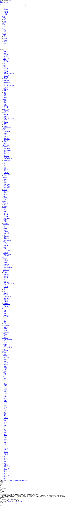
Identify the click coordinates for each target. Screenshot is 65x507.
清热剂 (4, 372)
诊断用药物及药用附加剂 (5, 338)
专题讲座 (3, 28)
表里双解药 (5, 371)
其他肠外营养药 (6, 311)
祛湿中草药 (4, 457)
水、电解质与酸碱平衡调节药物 (5, 316)
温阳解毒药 (5, 391)
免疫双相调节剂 (5, 206)
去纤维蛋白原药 (6, 136)
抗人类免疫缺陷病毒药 (7, 244)
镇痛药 (4, 121)
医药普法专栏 (4, 33)
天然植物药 (5, 199)
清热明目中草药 (6, 453)
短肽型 (5, 313)
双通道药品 (4, 19)
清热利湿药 (5, 384)
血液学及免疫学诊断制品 (7, 363)
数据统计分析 (4, 43)
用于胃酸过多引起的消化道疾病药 (7, 82)
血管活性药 (5, 64)
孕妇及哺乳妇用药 (5, 13)
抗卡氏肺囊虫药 (6, 252)
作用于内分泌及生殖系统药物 (5, 145)
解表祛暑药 (5, 368)
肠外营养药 (4, 309)
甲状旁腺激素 (6, 169)
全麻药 (4, 289)
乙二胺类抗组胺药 (6, 274)
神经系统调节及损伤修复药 (7, 127)
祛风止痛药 (5, 429)
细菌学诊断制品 (6, 362)
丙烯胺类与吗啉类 (6, 238)
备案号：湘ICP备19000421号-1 (19, 501)
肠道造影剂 (5, 340)
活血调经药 (5, 397)
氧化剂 (5, 337)
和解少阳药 (5, 434)
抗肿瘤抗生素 (6, 260)
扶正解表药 (5, 369)
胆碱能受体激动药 (6, 298)
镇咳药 (4, 178)
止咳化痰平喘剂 (5, 407)
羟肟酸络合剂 (6, 327)
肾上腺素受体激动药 (6, 299)
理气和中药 (5, 393)
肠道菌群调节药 (6, 359)
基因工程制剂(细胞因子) (7, 357)
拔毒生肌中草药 (5, 477)
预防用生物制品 (5, 352)
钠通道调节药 (6, 107)
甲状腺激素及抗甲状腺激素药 (6, 160)
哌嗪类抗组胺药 (6, 276)
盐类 (3, 317)
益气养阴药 (5, 415)
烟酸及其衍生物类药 (6, 75)
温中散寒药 (5, 388)
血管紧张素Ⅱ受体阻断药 (7, 68)
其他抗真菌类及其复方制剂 (7, 240)
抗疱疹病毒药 (6, 242)
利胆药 (5, 95)
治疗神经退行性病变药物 (6, 109)
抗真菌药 (4, 235)
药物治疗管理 (4, 22)
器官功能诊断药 (5, 345)
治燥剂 (4, 431)
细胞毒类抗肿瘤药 (5, 258)
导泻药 (5, 93)
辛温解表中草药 (6, 448)
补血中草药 (5, 471)
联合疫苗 (5, 354)
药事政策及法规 (5, 40)
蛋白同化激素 (6, 164)
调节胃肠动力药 (5, 88)
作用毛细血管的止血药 (7, 130)
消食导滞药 (5, 417)
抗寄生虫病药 (4, 247)
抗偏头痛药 (4, 112)
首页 (4, 480)
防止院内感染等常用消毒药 (7, 254)
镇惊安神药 (5, 440)
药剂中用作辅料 (6, 350)
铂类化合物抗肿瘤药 (5, 265)
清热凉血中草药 (6, 451)
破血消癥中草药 (6, 465)
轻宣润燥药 (5, 432)
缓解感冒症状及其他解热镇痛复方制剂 (9, 283)
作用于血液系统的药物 (4, 128)
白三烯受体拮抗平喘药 (7, 186)
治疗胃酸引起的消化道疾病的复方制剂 (9, 85)
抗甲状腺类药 (6, 162)
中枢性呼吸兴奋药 (6, 116)
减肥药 (4, 124)
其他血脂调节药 (6, 77)
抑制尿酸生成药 (6, 286)
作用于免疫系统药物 (4, 201)
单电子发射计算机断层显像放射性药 (8, 346)
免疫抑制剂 (4, 202)
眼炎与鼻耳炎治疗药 (5, 303)
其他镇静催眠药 (6, 102)
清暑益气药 (5, 380)
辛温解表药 (5, 366)
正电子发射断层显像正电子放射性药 (8, 347)
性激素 (4, 163)
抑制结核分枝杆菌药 (6, 232)
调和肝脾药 (5, 435)
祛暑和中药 (5, 378)
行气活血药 (5, 396)
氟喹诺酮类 (5, 230)
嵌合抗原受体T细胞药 (7, 269)
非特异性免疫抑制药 (6, 203)
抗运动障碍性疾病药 (6, 111)
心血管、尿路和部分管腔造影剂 (8, 339)
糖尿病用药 (4, 31)
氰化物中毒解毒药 (5, 330)
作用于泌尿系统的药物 (4, 190)
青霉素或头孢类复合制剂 (7, 218)
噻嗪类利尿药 (6, 191)
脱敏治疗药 (4, 279)
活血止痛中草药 (6, 464)
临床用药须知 (3, 16)
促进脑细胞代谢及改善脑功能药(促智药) (9, 118)
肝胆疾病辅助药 (5, 94)
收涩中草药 (4, 473)
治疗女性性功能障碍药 (7, 174)
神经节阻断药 (6, 71)
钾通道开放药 (6, 70)
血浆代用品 (4, 144)
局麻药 (4, 288)
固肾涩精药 (5, 425)
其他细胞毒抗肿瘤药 (6, 261)
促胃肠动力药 (6, 89)
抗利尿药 (4, 196)
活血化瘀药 (5, 395)
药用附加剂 (4, 349)
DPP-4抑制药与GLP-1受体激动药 (8, 157)
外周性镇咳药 (6, 179)
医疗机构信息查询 (5, 38)
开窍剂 (4, 436)
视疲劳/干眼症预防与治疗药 (6, 304)
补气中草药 (5, 470)
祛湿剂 (4, 381)
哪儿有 (61, 500)
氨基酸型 (5, 312)
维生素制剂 (4, 305)
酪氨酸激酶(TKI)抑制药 (7, 266)
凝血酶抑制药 (6, 133)
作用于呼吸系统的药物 (4, 177)
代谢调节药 (4, 167)
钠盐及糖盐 (5, 318)
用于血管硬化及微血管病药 (6, 80)
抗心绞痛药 (4, 59)
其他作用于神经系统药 (5, 126)
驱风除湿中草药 (6, 459)
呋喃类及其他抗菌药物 (5, 231)
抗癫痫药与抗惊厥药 (5, 106)
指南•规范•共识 (5, 42)
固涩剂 (4, 423)
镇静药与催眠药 (5, 100)
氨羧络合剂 (5, 326)
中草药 (2, 447)
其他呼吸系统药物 (5, 189)
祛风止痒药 (5, 430)
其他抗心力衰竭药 (6, 54)
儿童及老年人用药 (5, 14)
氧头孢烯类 (5, 220)
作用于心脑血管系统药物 (5, 50)
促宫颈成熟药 (6, 172)
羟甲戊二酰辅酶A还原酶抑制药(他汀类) (9, 73)
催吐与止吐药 (4, 90)
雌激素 (5, 165)
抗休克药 (4, 63)
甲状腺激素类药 (6, 161)
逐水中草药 (4, 456)
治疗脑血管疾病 (5, 78)
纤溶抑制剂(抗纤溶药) (7, 131)
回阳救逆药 (5, 390)
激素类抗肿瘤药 (5, 262)
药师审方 (4, 25)
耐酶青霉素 (5, 209)
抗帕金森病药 (6, 110)
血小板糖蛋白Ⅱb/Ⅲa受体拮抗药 (23, 480)
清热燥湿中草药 (6, 452)
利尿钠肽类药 (6, 53)
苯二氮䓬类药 (6, 101)
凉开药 (5, 437)
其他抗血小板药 (6, 140)
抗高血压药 (4, 65)
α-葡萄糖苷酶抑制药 (6, 156)
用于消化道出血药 (5, 97)
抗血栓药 (4, 135)
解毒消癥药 (5, 375)
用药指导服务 (4, 21)
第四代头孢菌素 (6, 215)
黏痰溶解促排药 (6, 182)
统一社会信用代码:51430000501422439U (10, 501)
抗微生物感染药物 (4, 207)
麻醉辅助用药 (4, 291)
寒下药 (5, 420)
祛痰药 (4, 180)
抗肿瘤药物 (3, 257)
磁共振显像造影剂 (5, 344)
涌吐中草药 (4, 478)
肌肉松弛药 (5, 292)
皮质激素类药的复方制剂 (7, 148)
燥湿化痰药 (5, 402)
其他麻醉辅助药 (6, 293)
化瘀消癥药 (5, 398)
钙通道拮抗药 (6, 61)
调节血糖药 (4, 153)
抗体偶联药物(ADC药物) (6, 270)
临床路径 (4, 24)
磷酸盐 (5, 321)
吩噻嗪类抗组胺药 (6, 275)
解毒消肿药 (5, 442)
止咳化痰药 (5, 408)
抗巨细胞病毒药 (6, 243)
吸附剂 (5, 335)
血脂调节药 (4, 72)
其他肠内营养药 (6, 315)
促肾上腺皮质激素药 (6, 152)
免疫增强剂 (4, 204)
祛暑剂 (4, 376)
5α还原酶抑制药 (6, 198)
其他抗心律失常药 (6, 58)
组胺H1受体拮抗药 (5, 272)
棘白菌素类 (5, 237)
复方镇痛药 (5, 123)
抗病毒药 (4, 241)
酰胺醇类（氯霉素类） (5, 223)
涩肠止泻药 (5, 424)
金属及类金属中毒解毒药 (6, 325)
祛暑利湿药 (5, 379)
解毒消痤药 (5, 443)
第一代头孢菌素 (6, 213)
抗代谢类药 (5, 259)
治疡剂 (4, 441)
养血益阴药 (5, 401)
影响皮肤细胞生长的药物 (5, 294)
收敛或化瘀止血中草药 (7, 466)
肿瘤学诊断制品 (6, 364)
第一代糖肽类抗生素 (6, 226)
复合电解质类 (4, 322)
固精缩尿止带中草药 (6, 475)
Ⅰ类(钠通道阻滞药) (6, 55)
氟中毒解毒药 (4, 329)
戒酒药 (4, 333)
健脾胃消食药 (6, 418)
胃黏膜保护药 (6, 84)
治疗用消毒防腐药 (6, 255)
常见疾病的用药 (6, 12)
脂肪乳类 (5, 310)
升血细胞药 (4, 141)
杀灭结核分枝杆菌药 (6, 233)
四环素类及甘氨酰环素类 (6, 224)
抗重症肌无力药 (5, 119)
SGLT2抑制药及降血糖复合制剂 (8, 158)
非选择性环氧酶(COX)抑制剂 (7, 281)
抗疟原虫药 (5, 248)
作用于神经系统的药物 (4, 99)
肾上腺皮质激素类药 (5, 146)
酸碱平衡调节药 (5, 323)
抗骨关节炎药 (4, 284)
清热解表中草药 (6, 454)
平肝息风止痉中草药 (6, 468)
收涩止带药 (5, 426)
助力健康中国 (4, 34)
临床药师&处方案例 (5, 9)
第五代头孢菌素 (6, 216)
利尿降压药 (5, 66)
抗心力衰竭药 (4, 51)
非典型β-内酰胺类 (5, 219)
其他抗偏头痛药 (6, 114)
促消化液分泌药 (6, 87)
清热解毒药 (5, 373)
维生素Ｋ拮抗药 (6, 134)
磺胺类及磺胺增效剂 (5, 228)
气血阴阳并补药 (6, 414)
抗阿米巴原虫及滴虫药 (7, 249)
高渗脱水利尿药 (5, 195)
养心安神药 (5, 439)
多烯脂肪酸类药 (6, 76)
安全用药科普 (3, 8)
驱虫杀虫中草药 (5, 476)
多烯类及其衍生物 (6, 236)
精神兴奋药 (5, 117)
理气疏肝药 (5, 392)
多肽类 (4, 225)
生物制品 (3, 351)
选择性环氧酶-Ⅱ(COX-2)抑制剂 (8, 282)
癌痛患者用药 (4, 30)
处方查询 (4, 26)
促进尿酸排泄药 (6, 287)
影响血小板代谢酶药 (6, 138)
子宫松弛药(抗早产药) (7, 173)
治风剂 (4, 427)
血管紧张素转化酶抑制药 (7, 67)
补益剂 (4, 409)
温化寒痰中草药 (6, 461)
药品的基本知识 (6, 11)
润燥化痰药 (5, 403)
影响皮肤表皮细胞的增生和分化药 (7, 295)
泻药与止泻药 (4, 92)
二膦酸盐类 (5, 168)
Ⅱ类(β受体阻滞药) (6, 56)
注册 (10, 0)
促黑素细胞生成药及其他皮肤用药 (7, 296)
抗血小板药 (17, 480)
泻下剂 (4, 419)
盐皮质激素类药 (6, 147)
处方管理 (3, 23)
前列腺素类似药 (6, 301)
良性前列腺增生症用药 (5, 197)
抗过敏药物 (3, 271)
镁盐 (4, 320)
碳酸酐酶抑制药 (6, 300)
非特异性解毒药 (5, 334)
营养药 (2, 308)
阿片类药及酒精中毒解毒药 (6, 332)
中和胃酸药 (5, 83)
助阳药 (5, 412)
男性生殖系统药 (5, 175)
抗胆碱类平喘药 (6, 185)
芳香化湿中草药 (6, 458)
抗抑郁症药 (5, 104)
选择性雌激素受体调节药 (7, 264)
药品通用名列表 (8, 480)
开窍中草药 (5, 469)
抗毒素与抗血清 (6, 356)
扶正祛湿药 (5, 386)
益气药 (5, 410)
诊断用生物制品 (5, 361)
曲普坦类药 (5, 113)
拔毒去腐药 (5, 444)
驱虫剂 (4, 446)
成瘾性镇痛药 (6, 122)
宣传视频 (4, 35)
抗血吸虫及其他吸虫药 (7, 250)
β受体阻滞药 (5, 60)
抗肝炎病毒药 (6, 245)
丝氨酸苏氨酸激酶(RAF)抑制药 (8, 267)
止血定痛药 (5, 400)
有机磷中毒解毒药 (5, 328)
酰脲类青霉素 (6, 211)
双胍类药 (5, 155)
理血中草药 (4, 463)
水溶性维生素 (6, 306)
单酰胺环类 (5, 221)
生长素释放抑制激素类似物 (7, 150)
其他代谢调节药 (6, 170)
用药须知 (4, 17)
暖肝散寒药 (5, 389)
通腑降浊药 (5, 422)
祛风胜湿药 (5, 385)
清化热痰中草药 (6, 460)
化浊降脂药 (5, 406)
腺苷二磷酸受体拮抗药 (7, 139)
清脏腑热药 (5, 374)
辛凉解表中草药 (6, 449)
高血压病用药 (4, 29)
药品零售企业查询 (5, 36)
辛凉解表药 (5, 367)
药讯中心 (3, 39)
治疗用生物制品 (5, 355)
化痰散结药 (5, 405)
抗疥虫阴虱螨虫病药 (5, 253)
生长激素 (5, 151)
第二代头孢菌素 (6, 214)
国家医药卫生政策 (5, 41)
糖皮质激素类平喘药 (6, 187)
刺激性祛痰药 (6, 181)
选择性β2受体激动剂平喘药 (7, 184)
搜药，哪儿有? (4, 18)
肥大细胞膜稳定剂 (5, 278)
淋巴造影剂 (5, 342)
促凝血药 (4, 129)
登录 (9, 0)
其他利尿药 (5, 194)
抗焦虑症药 (5, 105)
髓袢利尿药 (5, 192)
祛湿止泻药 (5, 383)
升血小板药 (5, 143)
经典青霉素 (5, 208)
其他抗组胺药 (6, 277)
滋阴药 (5, 413)
